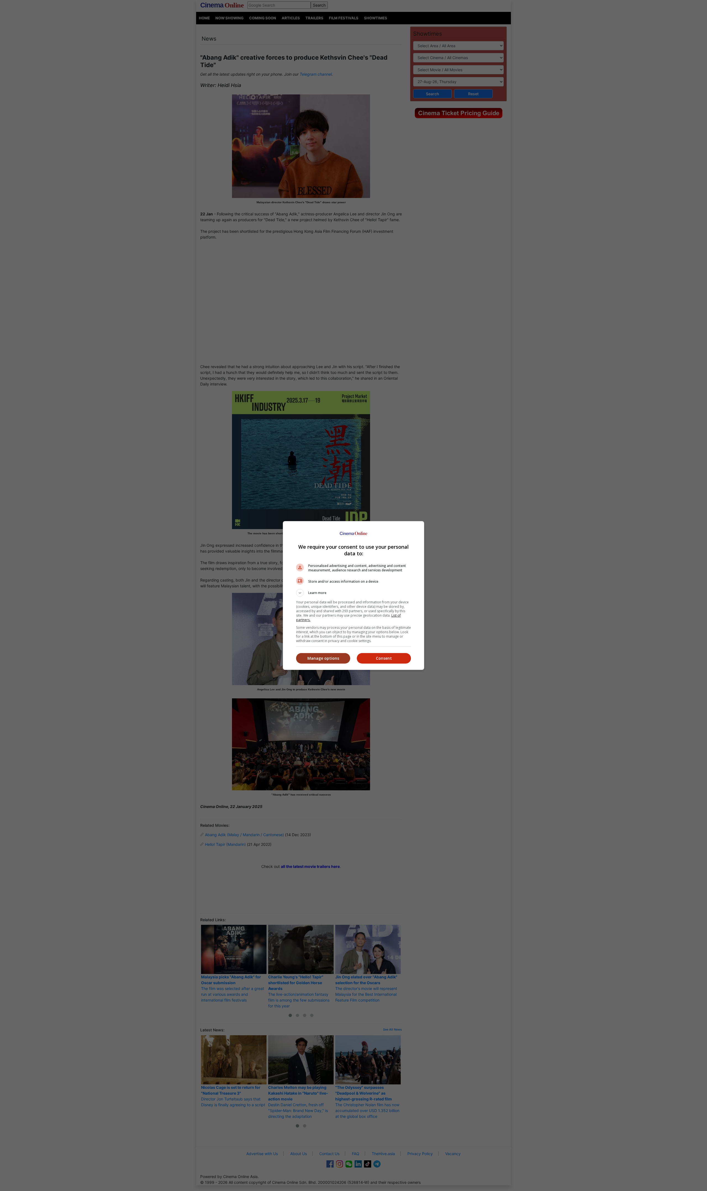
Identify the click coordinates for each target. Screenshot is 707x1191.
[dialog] (353, 595)
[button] (353, 593)
